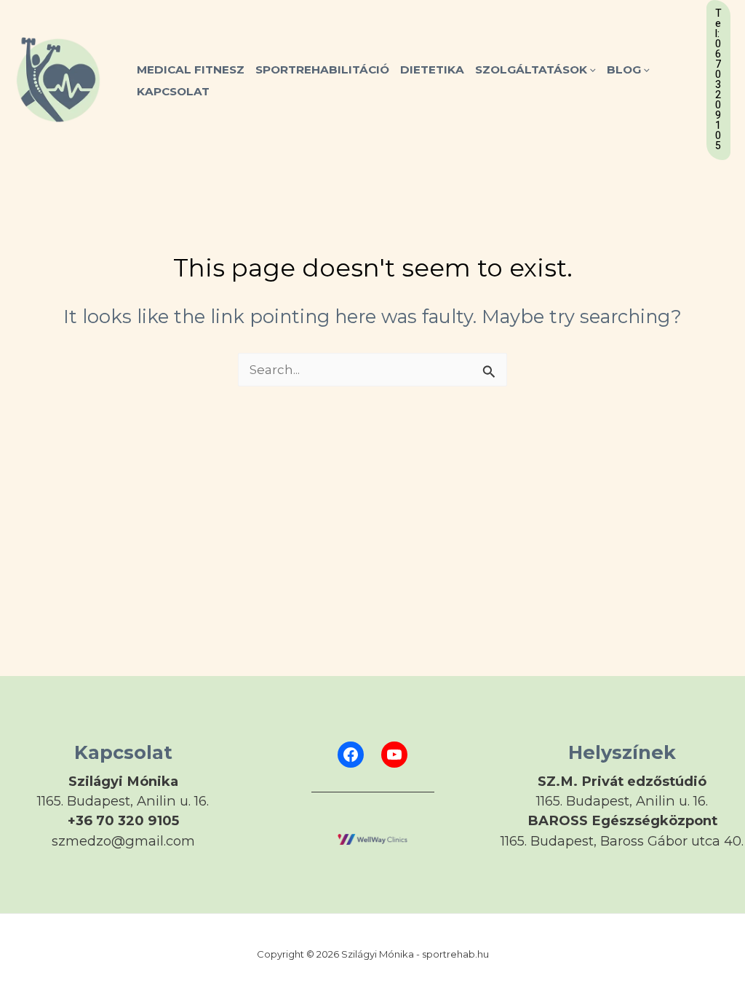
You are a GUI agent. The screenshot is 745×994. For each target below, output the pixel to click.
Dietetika (432, 69)
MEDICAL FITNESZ (190, 69)
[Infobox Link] (123, 803)
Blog (624, 69)
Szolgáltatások (531, 69)
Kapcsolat (173, 91)
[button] (591, 70)
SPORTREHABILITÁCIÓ (322, 69)
